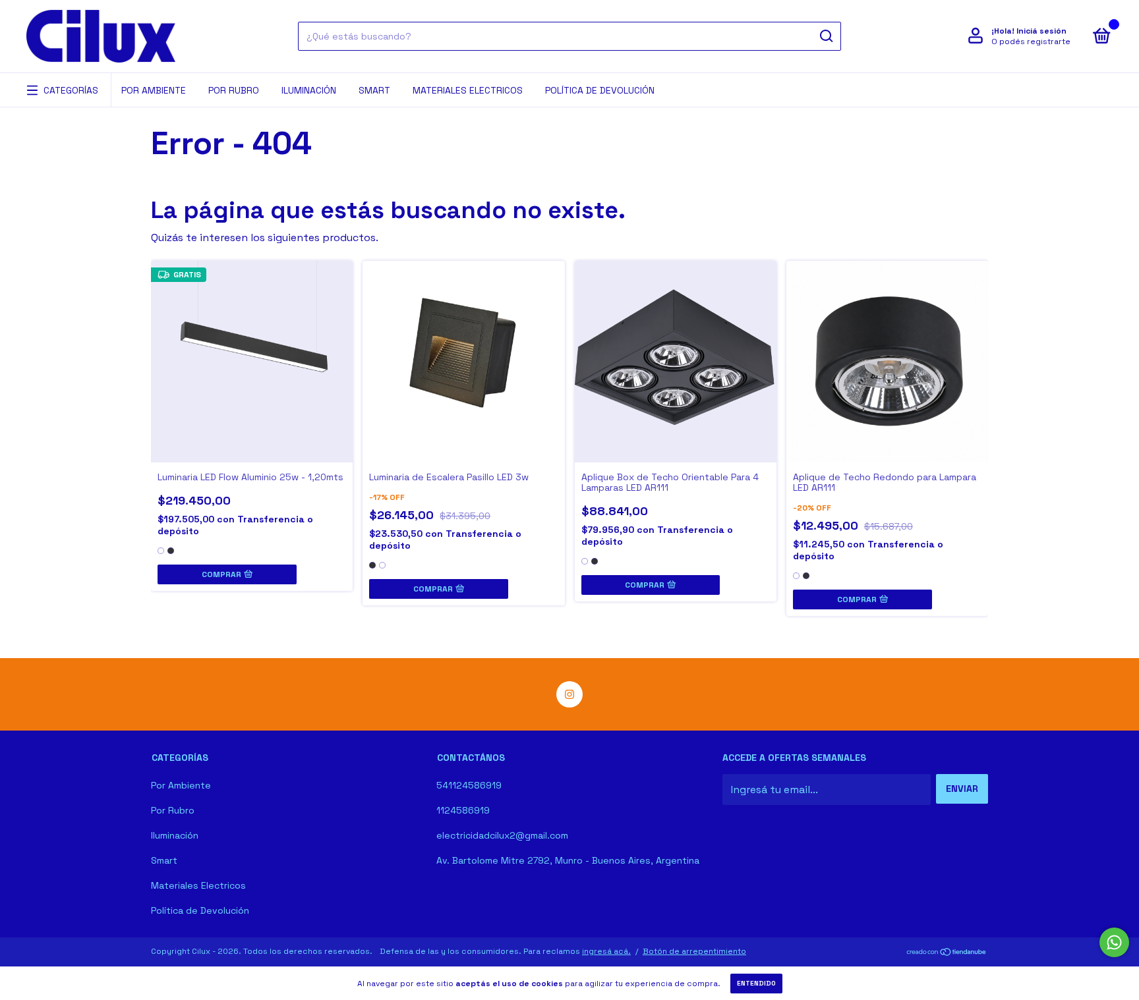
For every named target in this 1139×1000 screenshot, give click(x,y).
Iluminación (308, 90)
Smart (374, 90)
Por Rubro (233, 90)
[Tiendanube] (947, 953)
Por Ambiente (153, 90)
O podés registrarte (1030, 41)
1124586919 (463, 810)
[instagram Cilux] (569, 694)
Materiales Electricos (468, 90)
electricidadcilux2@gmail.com (502, 835)
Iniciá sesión (1041, 31)
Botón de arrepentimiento (694, 951)
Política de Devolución (600, 90)
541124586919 (469, 785)
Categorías (71, 90)
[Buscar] (825, 36)
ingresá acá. (606, 951)
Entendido (756, 983)
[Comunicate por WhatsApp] (1114, 942)
